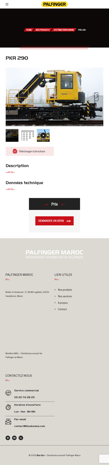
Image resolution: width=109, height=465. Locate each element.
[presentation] (12, 96)
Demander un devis (51, 220)
